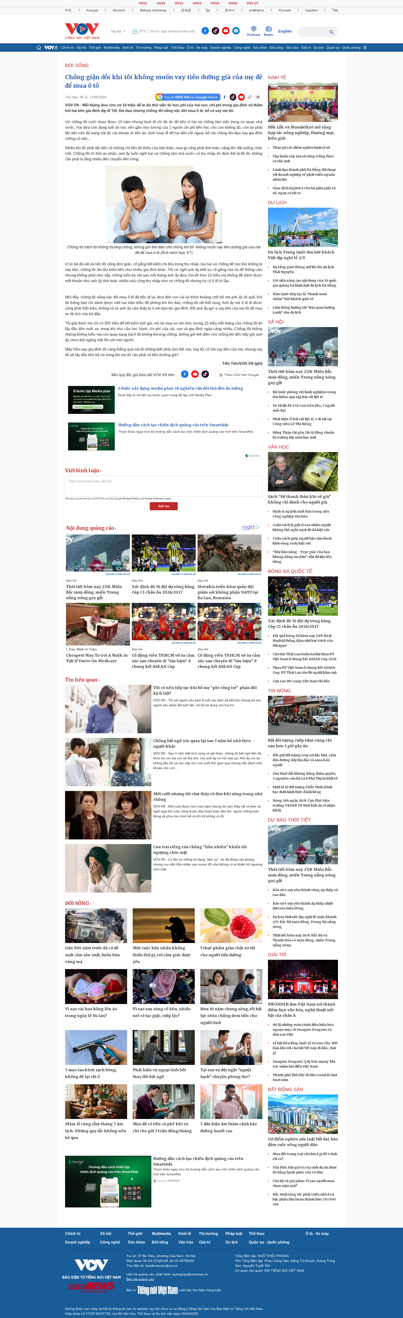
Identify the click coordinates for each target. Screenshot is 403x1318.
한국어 (230, 10)
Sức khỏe (260, 47)
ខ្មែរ (208, 10)
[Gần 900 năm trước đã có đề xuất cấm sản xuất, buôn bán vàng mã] (96, 925)
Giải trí (306, 47)
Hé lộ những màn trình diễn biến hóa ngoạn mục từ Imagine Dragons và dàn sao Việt (303, 1030)
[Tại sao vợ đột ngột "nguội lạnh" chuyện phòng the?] (231, 1047)
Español (311, 10)
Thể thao (177, 47)
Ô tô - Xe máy (197, 47)
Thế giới (95, 47)
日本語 (186, 10)
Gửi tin (163, 506)
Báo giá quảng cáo (140, 1279)
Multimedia (112, 47)
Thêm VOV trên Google (241, 375)
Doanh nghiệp (220, 47)
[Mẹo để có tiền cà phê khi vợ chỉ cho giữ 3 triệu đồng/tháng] (164, 1101)
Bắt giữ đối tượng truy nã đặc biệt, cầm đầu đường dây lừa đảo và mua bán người (304, 760)
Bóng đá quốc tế (290, 571)
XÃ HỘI (276, 321)
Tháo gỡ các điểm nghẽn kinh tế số (301, 147)
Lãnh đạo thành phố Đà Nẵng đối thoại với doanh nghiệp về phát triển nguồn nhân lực (304, 175)
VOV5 (215, 3)
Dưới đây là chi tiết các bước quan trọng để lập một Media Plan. (165, 395)
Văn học (278, 446)
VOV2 (161, 3)
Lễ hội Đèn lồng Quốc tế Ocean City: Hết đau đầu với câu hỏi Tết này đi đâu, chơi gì (305, 1048)
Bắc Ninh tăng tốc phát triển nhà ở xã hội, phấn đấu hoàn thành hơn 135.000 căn (304, 1199)
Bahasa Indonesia (153, 10)
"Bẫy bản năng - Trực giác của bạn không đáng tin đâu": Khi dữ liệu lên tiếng (302, 557)
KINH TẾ (277, 77)
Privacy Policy (131, 498)
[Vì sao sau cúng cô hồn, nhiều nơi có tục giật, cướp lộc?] (164, 986)
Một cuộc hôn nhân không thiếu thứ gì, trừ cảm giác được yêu (162, 955)
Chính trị (67, 47)
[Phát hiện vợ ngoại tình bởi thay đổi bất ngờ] (164, 1047)
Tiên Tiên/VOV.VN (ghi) (242, 363)
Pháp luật (161, 47)
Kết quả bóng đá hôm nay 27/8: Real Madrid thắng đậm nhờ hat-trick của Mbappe (303, 641)
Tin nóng (279, 690)
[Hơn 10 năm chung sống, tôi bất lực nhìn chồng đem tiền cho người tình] (231, 986)
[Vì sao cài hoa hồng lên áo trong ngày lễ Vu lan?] (96, 986)
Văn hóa (292, 47)
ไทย (335, 10)
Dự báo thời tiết (289, 819)
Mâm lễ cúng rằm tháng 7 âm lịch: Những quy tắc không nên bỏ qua (95, 1131)
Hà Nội (116, 31)
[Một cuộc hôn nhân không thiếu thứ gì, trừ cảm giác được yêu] (164, 925)
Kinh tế (128, 47)
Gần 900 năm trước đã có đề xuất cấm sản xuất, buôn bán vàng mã (92, 955)
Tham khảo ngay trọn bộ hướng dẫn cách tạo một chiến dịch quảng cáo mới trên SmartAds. (186, 431)
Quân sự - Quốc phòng (344, 47)
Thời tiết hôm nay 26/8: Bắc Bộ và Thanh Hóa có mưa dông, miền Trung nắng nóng (304, 940)
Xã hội (81, 47)
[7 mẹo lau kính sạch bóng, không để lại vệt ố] (96, 1047)
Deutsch (119, 10)
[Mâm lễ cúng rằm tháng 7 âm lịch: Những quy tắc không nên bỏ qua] (96, 1101)
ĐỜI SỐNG (77, 65)
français (92, 10)
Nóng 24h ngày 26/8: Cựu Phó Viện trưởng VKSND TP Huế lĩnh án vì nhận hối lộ (304, 805)
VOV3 (179, 3)
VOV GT (253, 3)
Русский (285, 10)
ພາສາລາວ (256, 10)
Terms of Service (154, 498)
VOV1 (143, 3)
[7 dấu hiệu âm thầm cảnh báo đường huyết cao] (231, 1101)
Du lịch (319, 47)
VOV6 (233, 3)
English (285, 31)
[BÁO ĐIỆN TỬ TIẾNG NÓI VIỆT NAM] (82, 31)
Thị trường (143, 47)
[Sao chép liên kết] (249, 97)
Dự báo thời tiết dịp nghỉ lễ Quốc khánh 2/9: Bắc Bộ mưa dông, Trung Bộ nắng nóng (305, 922)
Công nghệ (242, 47)
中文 (68, 10)
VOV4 (197, 3)
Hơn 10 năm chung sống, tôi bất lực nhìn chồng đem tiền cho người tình (231, 1016)
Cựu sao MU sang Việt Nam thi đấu (301, 681)
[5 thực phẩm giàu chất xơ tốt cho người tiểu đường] (231, 925)
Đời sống (276, 47)
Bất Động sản (285, 1089)
